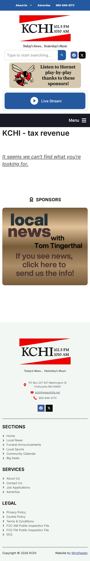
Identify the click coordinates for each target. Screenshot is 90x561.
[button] (77, 120)
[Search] (62, 55)
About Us (21, 5)
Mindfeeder (80, 553)
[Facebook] (74, 55)
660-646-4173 (65, 5)
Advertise (44, 5)
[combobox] (31, 55)
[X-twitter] (82, 55)
